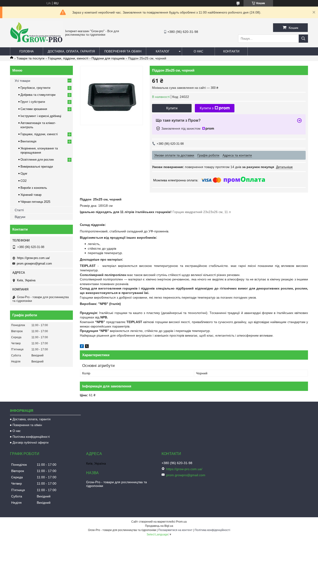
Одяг (23, 173)
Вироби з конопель (33, 188)
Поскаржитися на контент (175, 530)
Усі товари (22, 81)
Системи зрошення (33, 109)
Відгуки (20, 217)
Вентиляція (28, 141)
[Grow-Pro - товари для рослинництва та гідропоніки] (36, 42)
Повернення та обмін (122, 51)
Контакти (231, 51)
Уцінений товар (30, 195)
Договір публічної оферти (30, 442)
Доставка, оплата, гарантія (71, 51)
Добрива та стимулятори (37, 95)
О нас (198, 51)
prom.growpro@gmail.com (34, 263)
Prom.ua (181, 521)
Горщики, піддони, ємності (68, 58)
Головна (26, 51)
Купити (171, 108)
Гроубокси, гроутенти (35, 88)
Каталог (162, 51)
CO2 (23, 181)
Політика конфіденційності (31, 436)
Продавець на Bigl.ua (159, 526)
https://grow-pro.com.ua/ (33, 258)
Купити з (206, 108)
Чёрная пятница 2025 (35, 201)
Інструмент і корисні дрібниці (40, 116)
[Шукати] (303, 38)
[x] (87, 347)
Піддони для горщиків (108, 58)
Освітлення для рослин (37, 159)
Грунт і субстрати (32, 101)
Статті (19, 210)
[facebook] (82, 347)
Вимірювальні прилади (36, 166)
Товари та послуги (30, 58)
